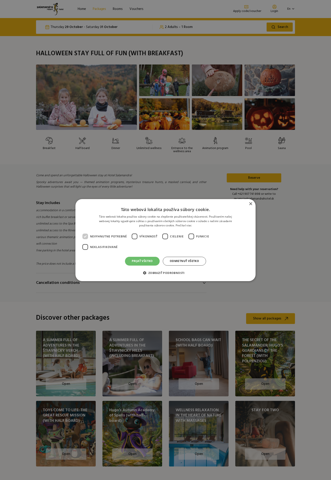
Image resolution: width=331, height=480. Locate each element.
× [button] (250, 203)
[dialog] (165, 240)
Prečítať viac (184, 225)
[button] (165, 273)
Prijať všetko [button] (142, 261)
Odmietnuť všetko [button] (184, 261)
